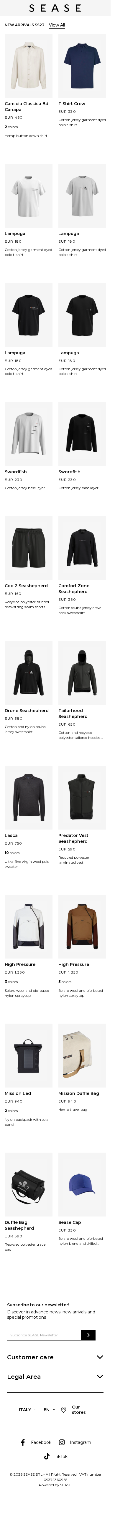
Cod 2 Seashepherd (26, 585)
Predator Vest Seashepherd (73, 838)
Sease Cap (69, 1222)
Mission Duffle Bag (78, 1093)
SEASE (66, 1485)
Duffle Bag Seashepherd (19, 1225)
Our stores (79, 1409)
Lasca (11, 835)
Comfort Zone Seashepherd (73, 588)
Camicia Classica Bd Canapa (26, 106)
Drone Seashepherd (27, 710)
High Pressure (20, 964)
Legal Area (24, 1376)
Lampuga (15, 233)
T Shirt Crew (71, 103)
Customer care (30, 1357)
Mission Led (18, 1093)
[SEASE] (55, 8)
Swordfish (16, 471)
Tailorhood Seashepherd (73, 713)
